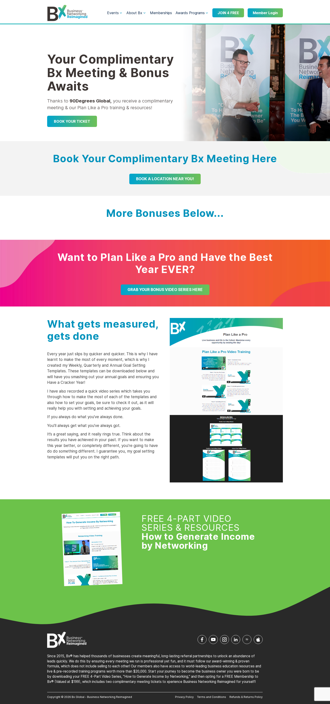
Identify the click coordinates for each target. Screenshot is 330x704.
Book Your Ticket (72, 121)
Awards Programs (190, 13)
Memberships (161, 13)
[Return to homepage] (67, 13)
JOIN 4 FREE (228, 13)
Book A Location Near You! (165, 179)
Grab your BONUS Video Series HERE (165, 289)
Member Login (265, 13)
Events (113, 13)
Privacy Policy (184, 697)
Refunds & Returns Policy (246, 697)
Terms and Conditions (211, 697)
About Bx (134, 13)
